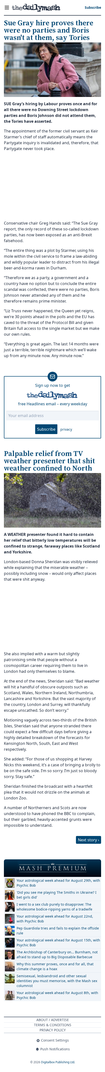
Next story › (88, 840)
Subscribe (46, 429)
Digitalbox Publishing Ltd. (58, 1062)
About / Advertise (52, 1019)
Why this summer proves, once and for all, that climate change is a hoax (55, 966)
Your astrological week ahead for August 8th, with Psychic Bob (57, 995)
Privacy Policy (53, 1030)
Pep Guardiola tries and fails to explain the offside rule (58, 930)
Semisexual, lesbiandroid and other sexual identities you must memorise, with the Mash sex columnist (57, 981)
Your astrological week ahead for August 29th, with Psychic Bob (58, 883)
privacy (66, 429)
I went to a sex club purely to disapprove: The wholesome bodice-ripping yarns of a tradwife (54, 906)
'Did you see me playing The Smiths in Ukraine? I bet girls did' (56, 895)
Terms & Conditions (52, 1025)
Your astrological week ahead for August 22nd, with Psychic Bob (55, 918)
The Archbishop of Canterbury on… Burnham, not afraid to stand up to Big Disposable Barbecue (57, 954)
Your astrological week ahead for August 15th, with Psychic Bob (58, 942)
